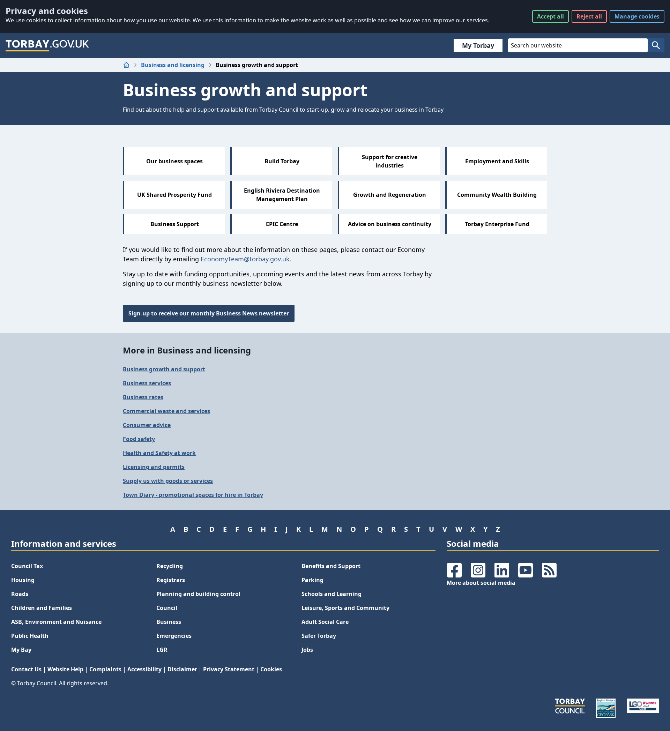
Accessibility (144, 669)
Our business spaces (174, 161)
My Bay (21, 650)
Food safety (139, 439)
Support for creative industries (389, 161)
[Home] (126, 64)
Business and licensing (172, 65)
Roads (19, 594)
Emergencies (174, 636)
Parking (312, 580)
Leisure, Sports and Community (345, 608)
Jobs (307, 650)
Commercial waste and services (166, 411)
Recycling (169, 566)
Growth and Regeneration (389, 195)
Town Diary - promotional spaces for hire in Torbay (193, 495)
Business (168, 622)
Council (166, 608)
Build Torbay (282, 161)
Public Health (30, 636)
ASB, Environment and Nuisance (56, 622)
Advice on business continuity (389, 224)
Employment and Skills (497, 161)
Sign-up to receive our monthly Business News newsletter (208, 313)
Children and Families (41, 608)
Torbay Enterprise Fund (497, 224)
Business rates (143, 397)
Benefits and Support (331, 566)
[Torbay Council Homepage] (47, 45)
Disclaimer (182, 669)
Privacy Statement (228, 669)
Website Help (65, 669)
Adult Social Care (325, 622)
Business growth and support (164, 369)
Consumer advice (147, 425)
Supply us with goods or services (168, 481)
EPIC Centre (282, 224)
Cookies (271, 669)
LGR (162, 650)
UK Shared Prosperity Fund (174, 195)
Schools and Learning (332, 594)
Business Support (174, 224)
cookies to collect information (65, 20)
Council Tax (27, 566)
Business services (147, 383)
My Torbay (478, 45)
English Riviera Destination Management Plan (282, 195)
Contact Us (26, 669)
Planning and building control (198, 594)
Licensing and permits (154, 467)
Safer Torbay (319, 636)
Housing (23, 580)
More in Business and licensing (187, 350)
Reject (589, 16)
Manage (637, 16)
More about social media (481, 583)
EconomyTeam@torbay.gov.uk (245, 259)
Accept (550, 16)
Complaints (105, 669)
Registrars (170, 580)
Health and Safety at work (159, 453)
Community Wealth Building (497, 195)
